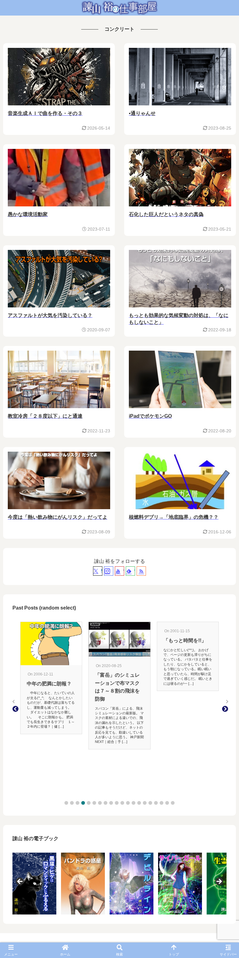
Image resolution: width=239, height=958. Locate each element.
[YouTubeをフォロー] (119, 571)
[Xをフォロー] (97, 571)
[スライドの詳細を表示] (34, 883)
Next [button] (218, 882)
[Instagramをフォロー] (108, 571)
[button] (66, 803)
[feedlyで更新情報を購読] (130, 571)
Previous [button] (20, 882)
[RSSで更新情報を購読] (141, 571)
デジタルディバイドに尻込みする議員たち (185, 695)
